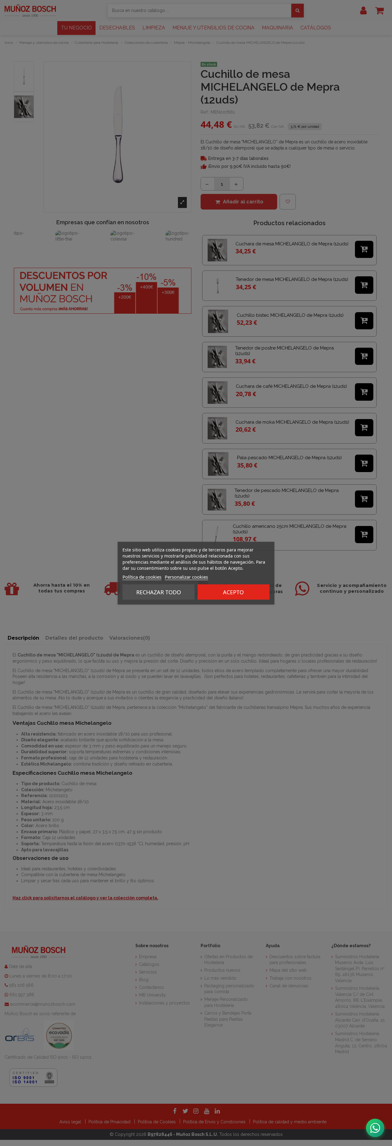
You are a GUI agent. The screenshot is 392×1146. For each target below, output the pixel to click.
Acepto (233, 592)
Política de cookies (142, 576)
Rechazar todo (158, 592)
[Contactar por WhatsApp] (375, 1128)
